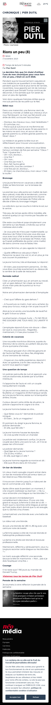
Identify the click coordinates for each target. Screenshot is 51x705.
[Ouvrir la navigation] (5, 4)
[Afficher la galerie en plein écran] (45, 20)
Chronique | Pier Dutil (20, 12)
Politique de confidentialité (13, 653)
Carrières (6, 646)
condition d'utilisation (27, 691)
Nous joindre (8, 639)
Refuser (36, 697)
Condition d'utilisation (11, 656)
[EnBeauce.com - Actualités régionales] (25, 4)
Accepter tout (15, 697)
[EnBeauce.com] (12, 628)
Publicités (6, 649)
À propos (6, 642)
